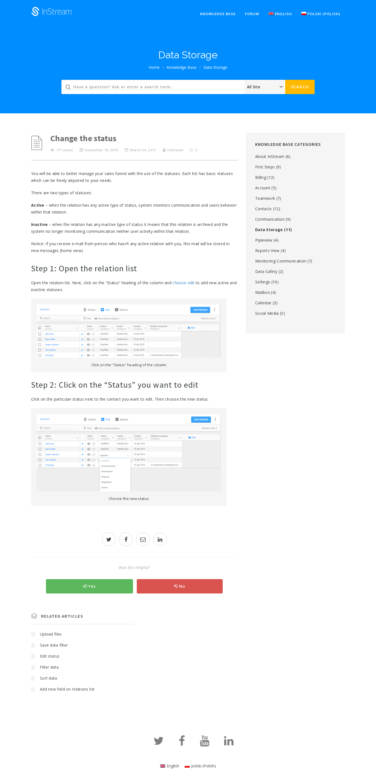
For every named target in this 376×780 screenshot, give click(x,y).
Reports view (267, 250)
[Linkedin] (228, 743)
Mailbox (262, 292)
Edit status (49, 656)
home (154, 67)
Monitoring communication (280, 261)
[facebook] (125, 540)
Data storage (215, 67)
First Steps (265, 166)
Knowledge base (218, 13)
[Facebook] (182, 743)
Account (262, 187)
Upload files (51, 634)
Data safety (266, 271)
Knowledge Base (182, 67)
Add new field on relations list (67, 689)
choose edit (183, 282)
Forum (252, 13)
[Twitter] (159, 743)
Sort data (48, 678)
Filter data (49, 667)
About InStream (269, 156)
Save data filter (54, 645)
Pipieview (264, 240)
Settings (262, 281)
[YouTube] (204, 743)
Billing (260, 177)
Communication (270, 219)
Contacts (263, 208)
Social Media (267, 313)
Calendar (263, 302)
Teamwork (265, 198)
